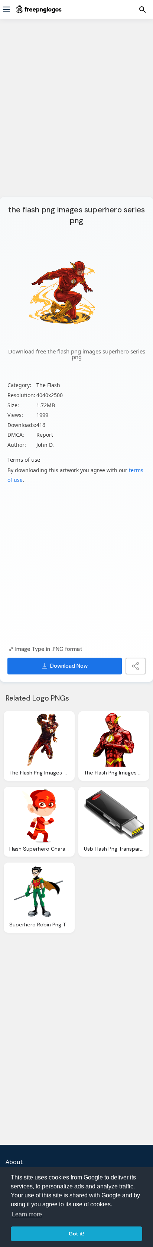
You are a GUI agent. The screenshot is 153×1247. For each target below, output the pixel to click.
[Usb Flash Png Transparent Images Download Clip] (113, 816)
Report (44, 434)
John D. (45, 444)
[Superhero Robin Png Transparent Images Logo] (39, 891)
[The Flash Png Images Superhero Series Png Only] (39, 740)
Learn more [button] (27, 1214)
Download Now (69, 666)
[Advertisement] (76, 112)
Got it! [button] (77, 1234)
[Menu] (6, 9)
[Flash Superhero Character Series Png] (39, 816)
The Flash (48, 385)
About (14, 1162)
